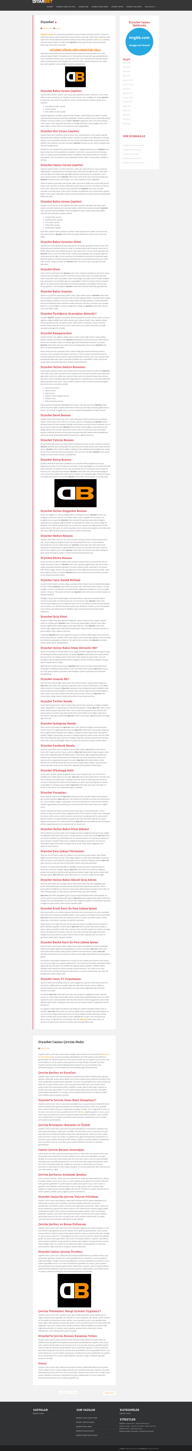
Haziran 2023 (127, 102)
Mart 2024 (126, 89)
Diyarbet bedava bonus (142, 1423)
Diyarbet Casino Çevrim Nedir (61, 1042)
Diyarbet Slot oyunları (147, 1431)
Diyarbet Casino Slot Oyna (65, 7)
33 (75, 1392)
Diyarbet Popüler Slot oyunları (129, 1431)
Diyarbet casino (47, 34)
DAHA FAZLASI (149, 7)
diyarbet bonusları (124, 1426)
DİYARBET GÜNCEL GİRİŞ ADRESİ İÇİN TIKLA (75, 49)
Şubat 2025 (127, 63)
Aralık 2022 (127, 123)
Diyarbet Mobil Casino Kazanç (133, 163)
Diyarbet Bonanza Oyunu (132, 158)
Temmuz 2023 (128, 97)
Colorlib (122, 1449)
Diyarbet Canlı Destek (134, 7)
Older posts (109, 1393)
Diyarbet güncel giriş (136, 1428)
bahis (100, 40)
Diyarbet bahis (130, 1423)
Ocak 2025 (126, 67)
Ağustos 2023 (128, 93)
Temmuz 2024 (128, 84)
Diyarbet (50, 7)
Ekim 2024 (126, 71)
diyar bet (83, 1019)
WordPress (143, 1449)
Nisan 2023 (127, 110)
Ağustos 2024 (128, 80)
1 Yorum (58, 28)
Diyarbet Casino (38, 1413)
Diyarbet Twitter (117, 7)
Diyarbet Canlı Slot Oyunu (132, 150)
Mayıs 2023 (127, 106)
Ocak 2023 (126, 119)
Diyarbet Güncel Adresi (100, 7)
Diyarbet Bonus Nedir (130, 154)
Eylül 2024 (126, 76)
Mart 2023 (126, 115)
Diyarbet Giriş (83, 7)
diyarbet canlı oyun (150, 1426)
